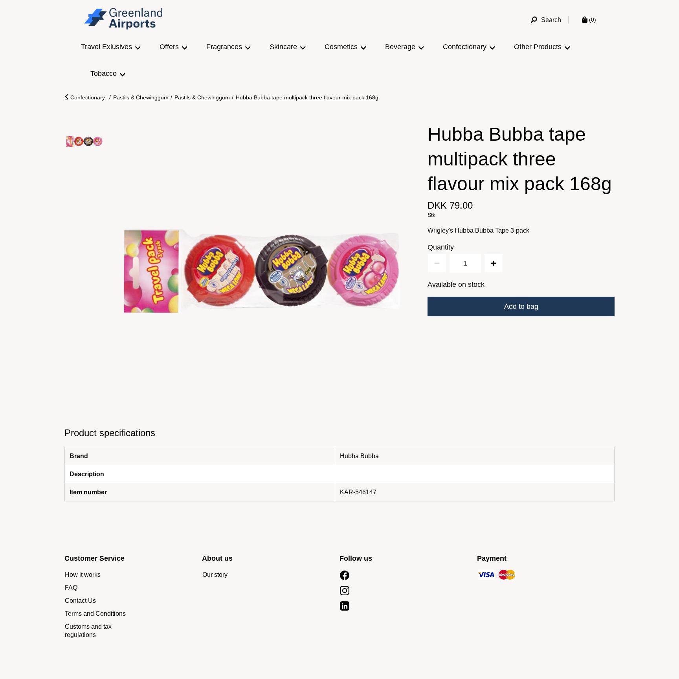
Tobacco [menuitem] (103, 73)
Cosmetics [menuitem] (341, 47)
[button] (84, 97)
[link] (82, 574)
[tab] (84, 141)
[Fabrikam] (124, 19)
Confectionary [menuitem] (464, 47)
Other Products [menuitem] (538, 47)
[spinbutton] (465, 263)
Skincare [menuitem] (283, 47)
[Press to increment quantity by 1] (493, 263)
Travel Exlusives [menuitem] (106, 47)
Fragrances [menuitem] (224, 47)
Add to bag (521, 306)
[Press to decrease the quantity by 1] (437, 263)
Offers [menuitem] (169, 47)
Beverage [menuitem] (400, 47)
